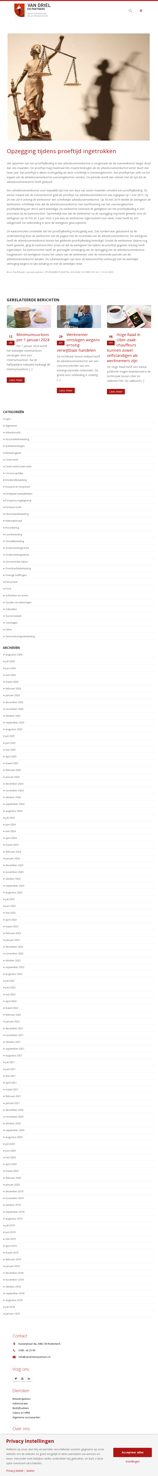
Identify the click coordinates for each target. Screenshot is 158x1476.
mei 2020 (10, 1157)
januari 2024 (12, 858)
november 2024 (14, 790)
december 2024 (14, 783)
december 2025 (14, 702)
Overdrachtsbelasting (18, 568)
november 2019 (14, 1198)
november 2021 (14, 1035)
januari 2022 (12, 1021)
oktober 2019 (13, 1205)
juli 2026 (10, 661)
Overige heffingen (16, 575)
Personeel (11, 582)
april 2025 (11, 756)
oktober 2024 (13, 797)
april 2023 (11, 919)
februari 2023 (13, 933)
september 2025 (14, 722)
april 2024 (11, 838)
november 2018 (14, 1279)
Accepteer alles (133, 1452)
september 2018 (14, 1293)
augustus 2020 (13, 1137)
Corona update (14, 473)
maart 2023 (11, 926)
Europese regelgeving (18, 500)
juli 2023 (10, 899)
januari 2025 (12, 777)
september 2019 (14, 1212)
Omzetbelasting (14, 541)
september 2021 (14, 1048)
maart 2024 (11, 844)
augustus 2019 (13, 1218)
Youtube (22, 1378)
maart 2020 (11, 1171)
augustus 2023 (13, 892)
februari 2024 (13, 851)
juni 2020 (10, 1150)
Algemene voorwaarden (26, 1417)
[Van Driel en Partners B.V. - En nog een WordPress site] (32, 10)
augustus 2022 (13, 974)
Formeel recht (13, 507)
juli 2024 (10, 817)
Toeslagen (11, 622)
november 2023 (14, 872)
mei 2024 (10, 831)
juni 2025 (10, 743)
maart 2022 (11, 1008)
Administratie (20, 1403)
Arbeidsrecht (12, 432)
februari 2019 (13, 1259)
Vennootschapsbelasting (20, 636)
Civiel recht (11, 459)
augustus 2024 (13, 811)
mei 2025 (10, 749)
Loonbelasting (13, 534)
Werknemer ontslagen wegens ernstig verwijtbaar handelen (28, 342)
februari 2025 (13, 770)
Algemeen (11, 425)
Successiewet (13, 616)
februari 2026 (13, 688)
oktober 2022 (13, 960)
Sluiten (30, 1470)
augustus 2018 (13, 1300)
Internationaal (13, 520)
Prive (8, 588)
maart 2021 (11, 1089)
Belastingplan (13, 453)
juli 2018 (10, 1307)
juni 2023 (10, 906)
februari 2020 (13, 1178)
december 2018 (14, 1273)
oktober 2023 (13, 878)
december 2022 (14, 946)
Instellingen (133, 1461)
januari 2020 (12, 1184)
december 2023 (14, 865)
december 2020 (14, 1110)
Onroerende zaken (16, 561)
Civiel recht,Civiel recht (18, 466)
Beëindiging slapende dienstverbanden (132, 340)
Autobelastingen (15, 446)
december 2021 (14, 1028)
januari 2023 (12, 940)
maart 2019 (11, 1252)
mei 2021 (10, 1076)
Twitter (16, 1378)
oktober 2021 (13, 1042)
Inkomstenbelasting (17, 514)
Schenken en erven (16, 595)
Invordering (12, 527)
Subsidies (11, 609)
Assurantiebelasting (17, 439)
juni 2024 (10, 824)
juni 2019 (10, 1232)
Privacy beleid (14, 1470)
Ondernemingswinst (17, 554)
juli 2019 (10, 1225)
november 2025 (14, 709)
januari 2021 (12, 1103)
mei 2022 (10, 994)
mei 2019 (10, 1239)
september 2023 (14, 885)
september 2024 (14, 804)
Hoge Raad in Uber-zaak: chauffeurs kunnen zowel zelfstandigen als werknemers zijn (73, 347)
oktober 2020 (13, 1123)
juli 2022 (10, 980)
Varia (8, 629)
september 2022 (14, 967)
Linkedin (29, 1378)
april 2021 (11, 1082)
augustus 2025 (13, 729)
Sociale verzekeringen (18, 602)
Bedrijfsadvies (21, 1408)
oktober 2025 (13, 715)
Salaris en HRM (21, 1412)
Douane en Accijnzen (17, 486)
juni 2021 (10, 1069)
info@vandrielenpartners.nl (34, 1357)
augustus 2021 (13, 1055)
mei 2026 (10, 675)
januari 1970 (12, 1313)
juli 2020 (10, 1144)
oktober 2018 (13, 1286)
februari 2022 (13, 1014)
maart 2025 (11, 763)
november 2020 (14, 1116)
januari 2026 (12, 695)
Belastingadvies (22, 1398)
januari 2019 (12, 1266)
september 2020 (14, 1130)
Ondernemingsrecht (17, 548)
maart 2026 (11, 681)
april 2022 (11, 1001)
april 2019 (11, 1246)
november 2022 (14, 953)
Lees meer (15, 390)
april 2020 (11, 1164)
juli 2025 (10, 736)
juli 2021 (10, 1062)
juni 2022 (10, 987)
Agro (8, 419)
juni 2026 (10, 668)
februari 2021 (13, 1096)
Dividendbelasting (16, 480)
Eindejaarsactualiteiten (18, 493)
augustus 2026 (13, 654)
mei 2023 (10, 912)
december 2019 (14, 1191)
